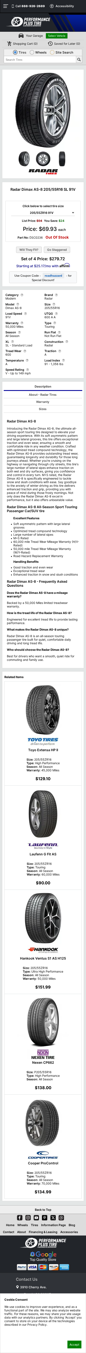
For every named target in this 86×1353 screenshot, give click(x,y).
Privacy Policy (14, 1330)
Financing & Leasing (43, 1232)
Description (43, 386)
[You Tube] (35, 1217)
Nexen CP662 (43, 1062)
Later (67, 43)
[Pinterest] (44, 1217)
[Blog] (60, 1217)
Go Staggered (57, 249)
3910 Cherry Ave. (33, 1287)
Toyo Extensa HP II (43, 750)
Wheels (22, 1225)
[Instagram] (27, 1217)
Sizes (43, 409)
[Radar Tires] (43, 175)
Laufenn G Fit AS (43, 854)
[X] (52, 1217)
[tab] (43, 387)
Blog (72, 1225)
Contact (8, 1232)
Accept (74, 1344)
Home (10, 1225)
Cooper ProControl (43, 1163)
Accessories (69, 1232)
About (21, 1232)
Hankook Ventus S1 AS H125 (43, 958)
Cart (25, 43)
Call (30, 6)
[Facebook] (18, 1217)
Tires (34, 1225)
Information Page (53, 1225)
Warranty (42, 402)
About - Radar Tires (43, 394)
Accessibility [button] (65, 6)
